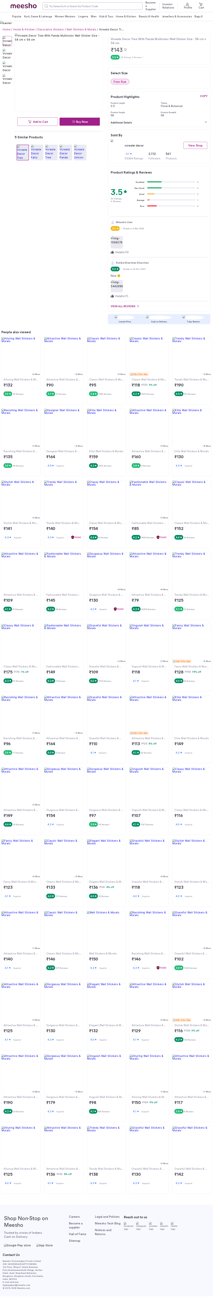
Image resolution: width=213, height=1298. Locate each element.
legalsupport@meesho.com (16, 1285)
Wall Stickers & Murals (81, 29)
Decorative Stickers (50, 29)
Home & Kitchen (24, 29)
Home (6, 29)
